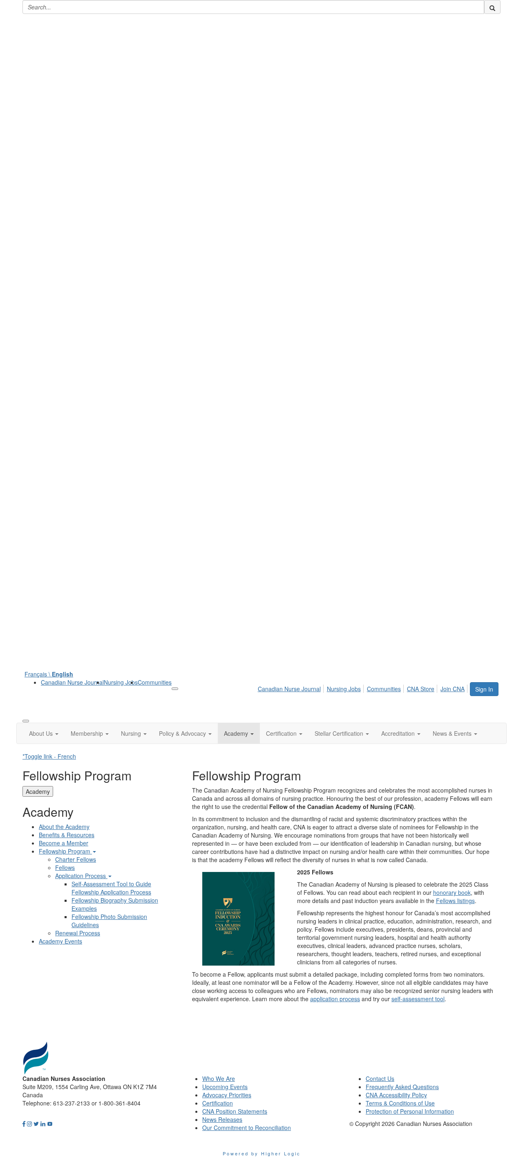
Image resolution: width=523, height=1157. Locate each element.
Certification (217, 1103)
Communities (155, 682)
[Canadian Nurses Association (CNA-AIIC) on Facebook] (23, 1123)
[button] (44, 733)
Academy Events (60, 941)
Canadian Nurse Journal (72, 682)
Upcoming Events (225, 1087)
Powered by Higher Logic (262, 1153)
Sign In (484, 689)
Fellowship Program (65, 851)
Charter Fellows (75, 859)
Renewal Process (77, 933)
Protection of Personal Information (410, 1111)
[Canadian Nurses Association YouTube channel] (50, 1123)
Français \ (49, 674)
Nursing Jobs (121, 682)
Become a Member (63, 843)
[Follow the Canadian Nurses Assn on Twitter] (36, 1123)
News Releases (222, 1119)
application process (335, 999)
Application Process (81, 876)
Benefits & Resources (66, 835)
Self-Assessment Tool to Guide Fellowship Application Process (111, 888)
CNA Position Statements (234, 1111)
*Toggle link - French (49, 756)
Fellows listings (455, 900)
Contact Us (380, 1078)
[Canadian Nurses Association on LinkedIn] (42, 1123)
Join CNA (452, 689)
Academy (38, 791)
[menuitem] (72, 682)
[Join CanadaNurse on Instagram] (29, 1123)
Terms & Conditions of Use (400, 1103)
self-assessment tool (418, 999)
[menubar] (363, 687)
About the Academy (64, 826)
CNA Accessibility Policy (396, 1095)
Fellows (65, 867)
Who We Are (218, 1078)
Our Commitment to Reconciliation (246, 1127)
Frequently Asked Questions (402, 1087)
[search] (492, 7)
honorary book (452, 892)
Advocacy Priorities (226, 1095)
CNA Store (420, 689)
